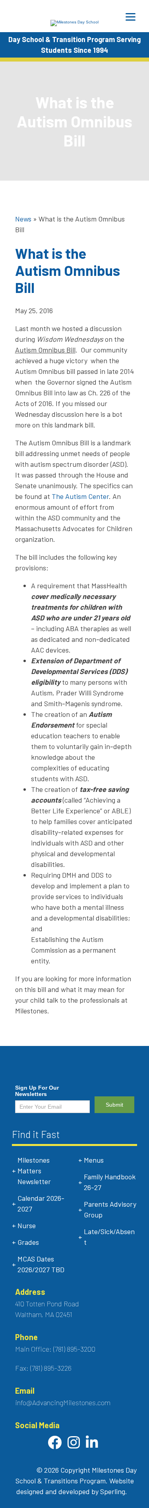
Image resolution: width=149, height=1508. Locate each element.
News (23, 218)
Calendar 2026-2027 (40, 1203)
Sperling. (113, 1491)
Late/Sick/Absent (109, 1236)
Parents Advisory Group (110, 1209)
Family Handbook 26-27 (109, 1182)
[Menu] (130, 17)
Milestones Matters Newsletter (34, 1171)
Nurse (26, 1225)
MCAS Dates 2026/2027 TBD (40, 1264)
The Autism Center (80, 496)
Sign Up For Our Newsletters (37, 1090)
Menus (94, 1160)
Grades (28, 1242)
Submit (114, 1105)
